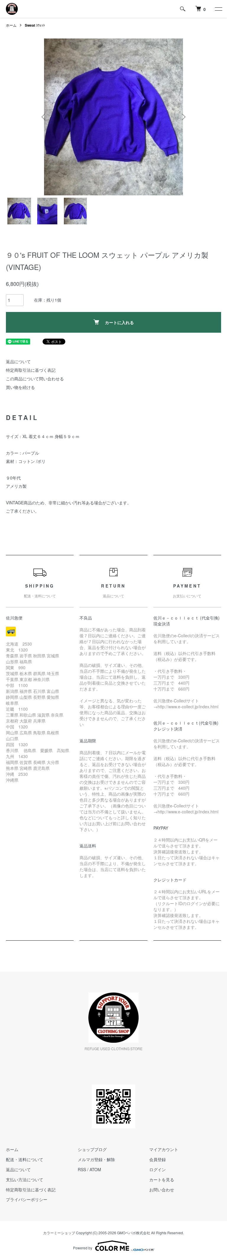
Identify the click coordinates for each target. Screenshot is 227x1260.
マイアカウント (163, 1149)
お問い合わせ (161, 1190)
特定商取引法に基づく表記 (31, 370)
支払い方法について (24, 1179)
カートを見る (161, 1179)
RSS (82, 1169)
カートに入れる (119, 322)
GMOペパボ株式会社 (133, 1232)
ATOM (95, 1169)
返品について (18, 361)
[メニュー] (218, 9)
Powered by (82, 1247)
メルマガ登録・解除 (96, 1159)
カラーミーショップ (59, 1232)
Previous (44, 116)
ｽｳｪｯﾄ (35, 25)
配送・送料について (24, 1159)
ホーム (11, 25)
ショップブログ (92, 1149)
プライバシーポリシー (26, 1199)
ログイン (157, 1169)
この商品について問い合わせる (35, 379)
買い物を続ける (20, 387)
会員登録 (157, 1159)
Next (183, 116)
